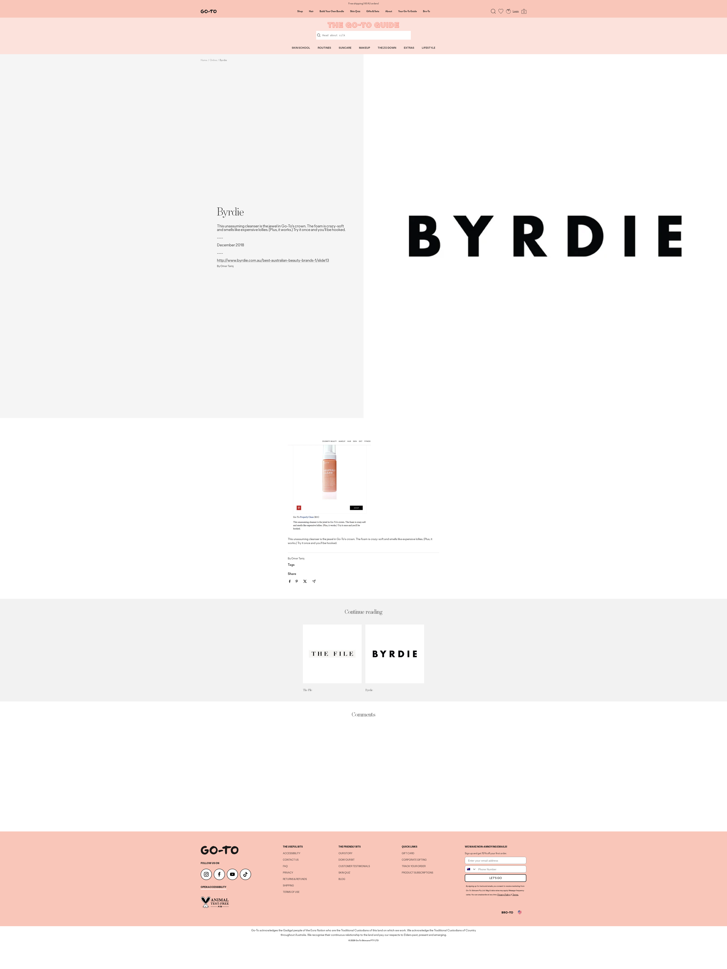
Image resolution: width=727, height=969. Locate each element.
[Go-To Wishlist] (500, 11)
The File (307, 690)
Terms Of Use (291, 892)
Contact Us (291, 860)
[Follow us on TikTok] (245, 874)
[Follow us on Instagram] (206, 874)
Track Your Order (414, 866)
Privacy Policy (503, 894)
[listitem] (290, 581)
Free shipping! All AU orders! (363, 3)
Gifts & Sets (372, 11)
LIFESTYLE (428, 47)
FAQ (285, 866)
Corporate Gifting (414, 860)
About (388, 11)
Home (204, 60)
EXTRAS (409, 47)
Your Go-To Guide (407, 11)
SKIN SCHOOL (301, 47)
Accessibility (291, 853)
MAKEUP (364, 47)
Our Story (345, 853)
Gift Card (408, 853)
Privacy (288, 873)
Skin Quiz (355, 11)
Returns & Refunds (295, 879)
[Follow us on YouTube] (232, 874)
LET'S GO (495, 878)
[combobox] (470, 869)
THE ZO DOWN (387, 47)
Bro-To (426, 11)
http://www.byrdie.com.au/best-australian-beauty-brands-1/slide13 (273, 260)
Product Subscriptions (417, 873)
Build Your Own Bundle (332, 11)
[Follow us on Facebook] (219, 874)
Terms (515, 894)
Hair (311, 11)
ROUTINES (324, 47)
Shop (300, 11)
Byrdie (369, 690)
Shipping (288, 885)
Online (213, 60)
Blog (342, 879)
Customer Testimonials (354, 866)
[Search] (493, 11)
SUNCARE (345, 47)
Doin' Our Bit (347, 860)
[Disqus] (363, 774)
